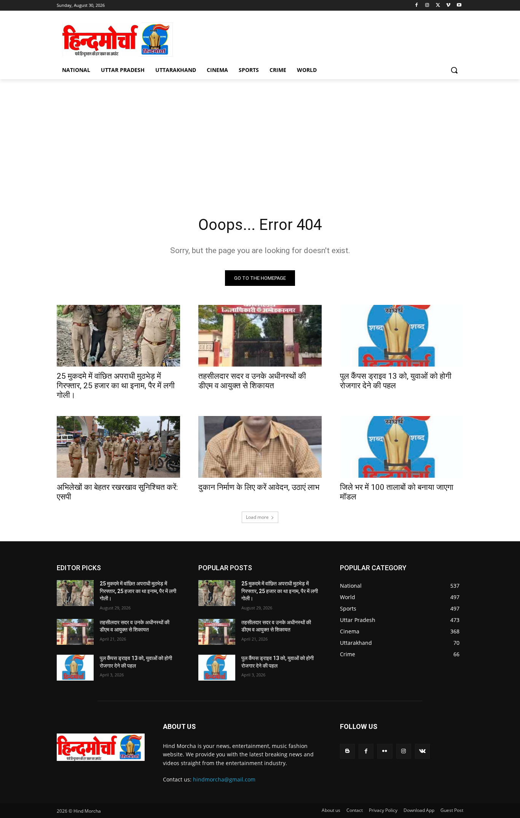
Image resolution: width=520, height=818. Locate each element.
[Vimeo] (448, 5)
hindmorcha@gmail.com (224, 779)
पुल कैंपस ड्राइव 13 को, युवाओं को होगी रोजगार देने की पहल (395, 381)
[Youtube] (459, 5)
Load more (257, 517)
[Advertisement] (317, 38)
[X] (438, 5)
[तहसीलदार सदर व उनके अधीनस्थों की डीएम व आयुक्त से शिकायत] (260, 336)
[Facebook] (416, 5)
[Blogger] (347, 751)
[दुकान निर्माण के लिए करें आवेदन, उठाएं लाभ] (260, 447)
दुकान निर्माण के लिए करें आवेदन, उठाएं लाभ (258, 487)
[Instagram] (427, 5)
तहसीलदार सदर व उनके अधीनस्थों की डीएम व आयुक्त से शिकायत (252, 381)
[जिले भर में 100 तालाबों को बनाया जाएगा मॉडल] (401, 447)
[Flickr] (384, 751)
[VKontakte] (422, 751)
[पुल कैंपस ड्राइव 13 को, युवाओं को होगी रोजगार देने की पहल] (401, 336)
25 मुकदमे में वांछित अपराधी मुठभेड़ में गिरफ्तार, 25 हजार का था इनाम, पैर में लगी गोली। (116, 386)
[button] (454, 70)
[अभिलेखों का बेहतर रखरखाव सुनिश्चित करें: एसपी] (118, 447)
